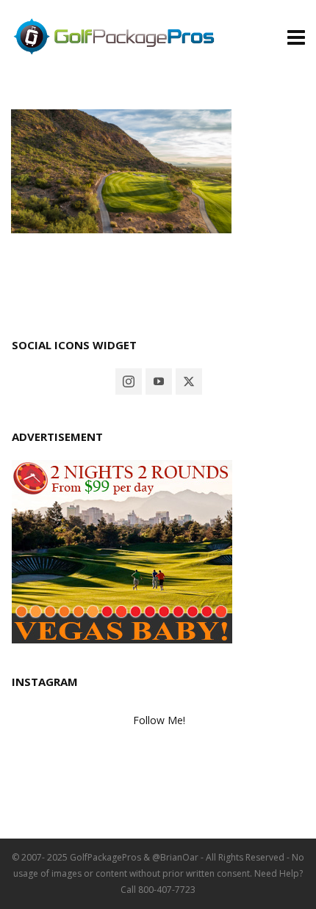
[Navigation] (296, 36)
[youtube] (159, 381)
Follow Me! (159, 720)
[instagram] (128, 381)
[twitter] (189, 381)
